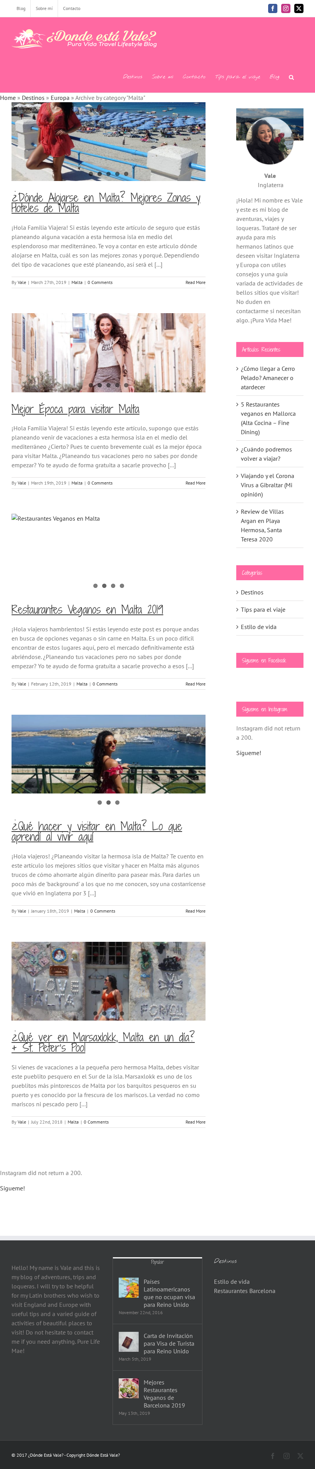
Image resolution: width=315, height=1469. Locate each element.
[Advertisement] (269, 890)
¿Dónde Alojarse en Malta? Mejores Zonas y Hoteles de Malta (106, 202)
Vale (22, 282)
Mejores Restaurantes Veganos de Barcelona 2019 (164, 1393)
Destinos (33, 97)
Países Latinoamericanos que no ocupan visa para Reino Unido (169, 1293)
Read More (196, 282)
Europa (60, 97)
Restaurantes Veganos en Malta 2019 (87, 609)
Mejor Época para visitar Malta (75, 409)
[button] (291, 76)
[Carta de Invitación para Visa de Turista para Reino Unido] (129, 1342)
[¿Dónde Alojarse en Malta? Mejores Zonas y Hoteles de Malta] (109, 141)
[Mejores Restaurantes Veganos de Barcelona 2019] (129, 1388)
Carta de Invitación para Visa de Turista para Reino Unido (169, 1343)
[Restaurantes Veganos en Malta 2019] (109, 553)
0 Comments (100, 282)
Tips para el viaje (263, 609)
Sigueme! (12, 1188)
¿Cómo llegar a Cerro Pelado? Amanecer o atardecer (268, 378)
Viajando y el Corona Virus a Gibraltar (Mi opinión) (267, 485)
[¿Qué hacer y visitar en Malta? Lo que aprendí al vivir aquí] (109, 754)
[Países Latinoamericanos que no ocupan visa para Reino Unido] (129, 1288)
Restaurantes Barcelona (244, 1291)
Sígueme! (248, 753)
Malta (77, 282)
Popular (157, 1262)
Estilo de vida (259, 627)
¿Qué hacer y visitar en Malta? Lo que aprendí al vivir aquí (97, 831)
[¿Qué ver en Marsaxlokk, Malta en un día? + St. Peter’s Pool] (109, 981)
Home (8, 97)
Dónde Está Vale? (103, 1455)
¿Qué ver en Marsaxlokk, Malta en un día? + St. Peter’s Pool (103, 1042)
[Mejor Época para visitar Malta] (109, 352)
